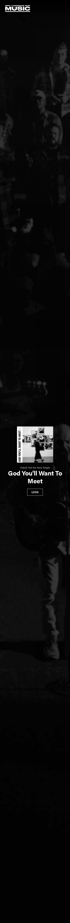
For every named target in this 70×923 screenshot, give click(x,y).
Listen (35, 492)
